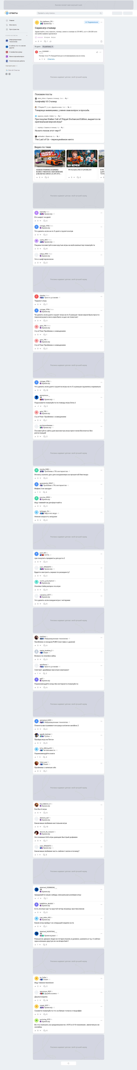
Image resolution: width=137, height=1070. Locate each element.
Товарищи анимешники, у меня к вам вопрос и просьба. (62, 110)
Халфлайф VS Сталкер (46, 101)
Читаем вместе (49, 750)
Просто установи (51, 298)
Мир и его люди (50, 513)
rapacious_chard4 (43, 116)
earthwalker (41, 136)
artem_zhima (41, 98)
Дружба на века (57, 107)
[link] (49, 165)
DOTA (46, 555)
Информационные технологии (56, 639)
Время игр (48, 24)
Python (47, 736)
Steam (45, 653)
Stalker (52, 116)
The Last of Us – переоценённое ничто (54, 139)
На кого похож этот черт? (48, 131)
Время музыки (49, 936)
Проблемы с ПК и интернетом (56, 471)
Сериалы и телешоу (53, 98)
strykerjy (40, 127)
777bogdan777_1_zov (44, 107)
